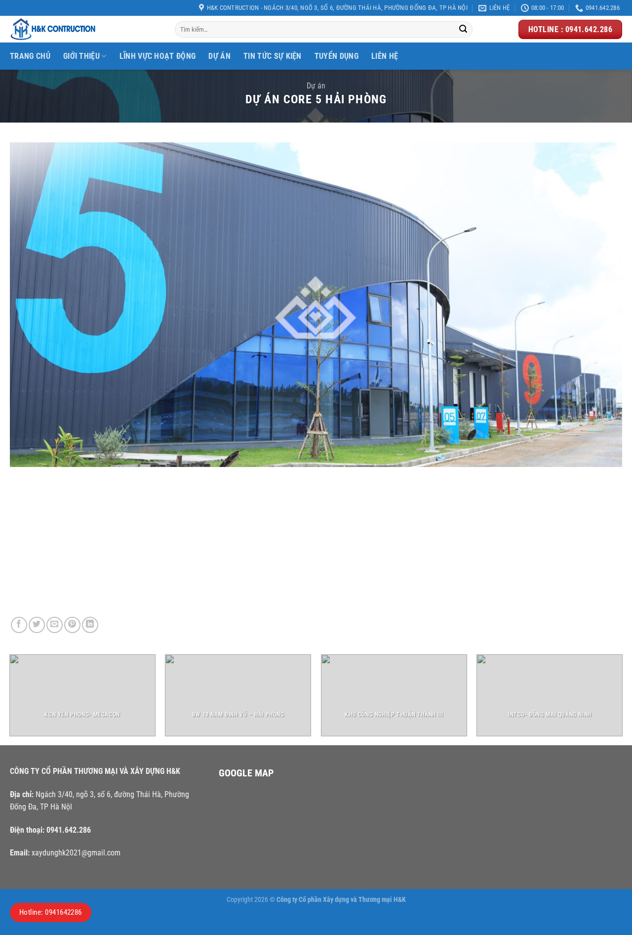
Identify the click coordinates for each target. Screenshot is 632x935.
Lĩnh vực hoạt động (157, 56)
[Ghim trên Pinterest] (72, 625)
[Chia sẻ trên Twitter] (37, 625)
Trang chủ (30, 56)
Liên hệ (384, 56)
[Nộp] (463, 29)
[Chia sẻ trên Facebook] (19, 625)
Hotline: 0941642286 (50, 912)
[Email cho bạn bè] (54, 625)
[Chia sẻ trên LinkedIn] (90, 625)
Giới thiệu (81, 56)
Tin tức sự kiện (272, 56)
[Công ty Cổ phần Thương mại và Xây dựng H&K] (85, 29)
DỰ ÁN (219, 56)
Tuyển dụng (336, 56)
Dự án (316, 85)
